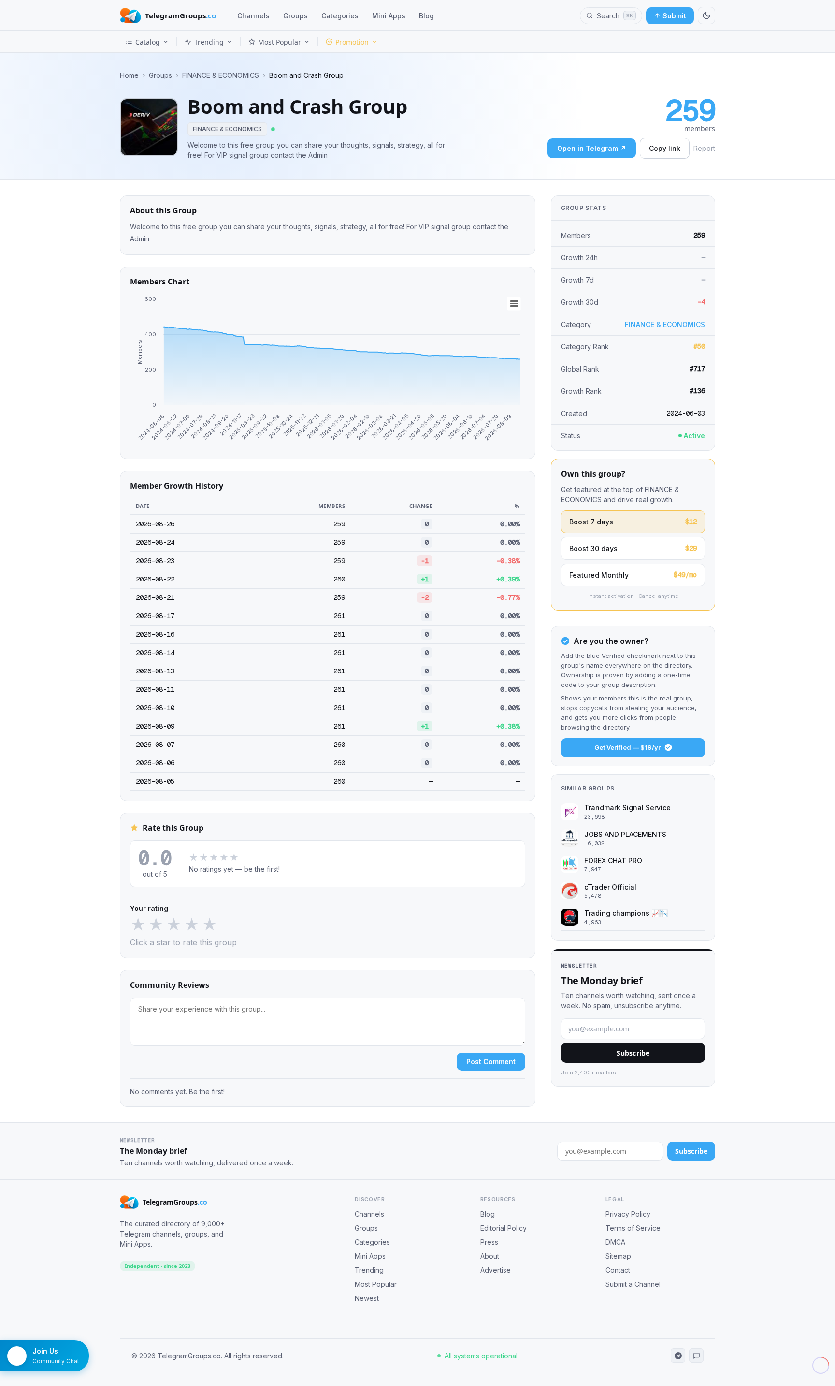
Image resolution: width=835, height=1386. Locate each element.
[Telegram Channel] (678, 1355)
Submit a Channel (633, 1284)
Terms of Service (633, 1228)
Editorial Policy (503, 1228)
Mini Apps (388, 16)
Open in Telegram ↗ (591, 148)
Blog (426, 16)
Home (129, 75)
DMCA (615, 1242)
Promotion (352, 41)
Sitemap (618, 1256)
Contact (617, 1270)
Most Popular (279, 41)
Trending (209, 41)
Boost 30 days (633, 548)
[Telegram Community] (696, 1355)
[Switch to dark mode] (706, 15)
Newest (367, 1298)
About (489, 1256)
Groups (295, 16)
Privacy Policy (627, 1214)
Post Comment (491, 1062)
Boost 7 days (633, 521)
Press (489, 1242)
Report (704, 148)
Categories (340, 16)
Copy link (664, 148)
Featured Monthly (633, 574)
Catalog (147, 41)
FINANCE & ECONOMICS (220, 75)
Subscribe (633, 1053)
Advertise (495, 1270)
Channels (253, 16)
